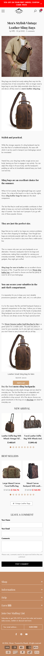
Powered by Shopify (21, 643)
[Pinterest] (21, 634)
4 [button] (19, 447)
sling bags (30, 400)
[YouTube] (26, 634)
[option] (11, 428)
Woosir (11, 643)
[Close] (41, 4)
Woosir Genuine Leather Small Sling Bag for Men (22, 324)
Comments (6, 538)
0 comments (30, 31)
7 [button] (27, 447)
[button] (35, 11)
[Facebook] (16, 634)
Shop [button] (4, 581)
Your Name (6, 520)
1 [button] (10, 447)
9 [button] (33, 447)
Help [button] (4, 597)
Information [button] (8, 589)
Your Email (6, 529)
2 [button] (13, 447)
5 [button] (22, 447)
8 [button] (30, 447)
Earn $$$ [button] (6, 605)
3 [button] (16, 447)
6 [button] (25, 447)
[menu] (3, 11)
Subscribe (33, 627)
